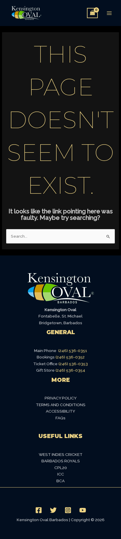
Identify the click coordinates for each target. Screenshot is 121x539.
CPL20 (60, 467)
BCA (60, 480)
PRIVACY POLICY (61, 398)
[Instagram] (68, 510)
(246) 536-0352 (70, 357)
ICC (60, 474)
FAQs (60, 418)
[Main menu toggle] (109, 13)
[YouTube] (82, 510)
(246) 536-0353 (73, 363)
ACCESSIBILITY (60, 411)
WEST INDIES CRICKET (61, 454)
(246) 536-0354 (70, 370)
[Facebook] (38, 510)
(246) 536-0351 (72, 350)
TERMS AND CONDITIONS (60, 404)
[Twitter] (53, 510)
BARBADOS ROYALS (60, 461)
